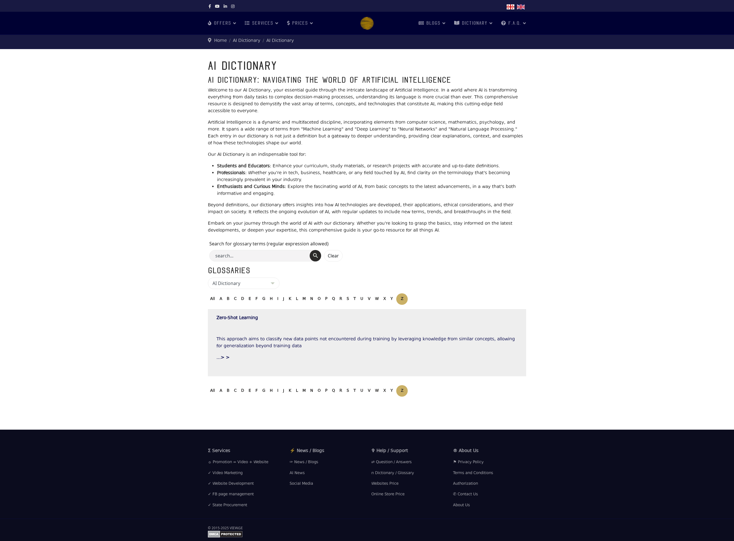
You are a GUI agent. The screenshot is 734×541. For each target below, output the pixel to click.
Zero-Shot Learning (237, 318)
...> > (223, 357)
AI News (297, 473)
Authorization (465, 484)
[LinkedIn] (225, 7)
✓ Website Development (231, 484)
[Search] (315, 255)
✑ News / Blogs (304, 462)
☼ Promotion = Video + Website (238, 462)
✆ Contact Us (465, 494)
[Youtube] (217, 7)
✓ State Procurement (227, 505)
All (212, 299)
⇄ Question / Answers (391, 462)
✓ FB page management (231, 494)
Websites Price (385, 484)
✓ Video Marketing (225, 473)
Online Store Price (388, 494)
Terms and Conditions (473, 473)
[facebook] (209, 7)
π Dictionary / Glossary (392, 473)
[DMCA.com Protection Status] (367, 534)
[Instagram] (233, 7)
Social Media (301, 484)
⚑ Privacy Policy (468, 462)
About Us (461, 505)
